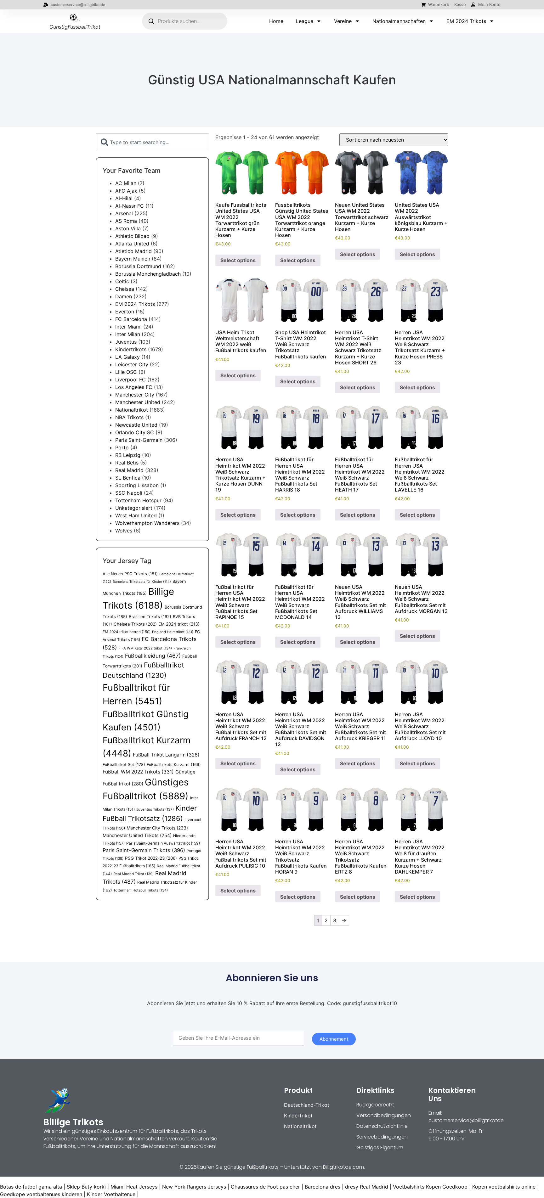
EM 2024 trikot (179, 624)
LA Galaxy (127, 357)
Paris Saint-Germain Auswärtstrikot (163, 843)
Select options (238, 260)
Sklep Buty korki (86, 1187)
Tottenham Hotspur (138, 500)
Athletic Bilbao (132, 236)
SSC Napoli (128, 493)
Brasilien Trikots (150, 616)
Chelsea (124, 289)
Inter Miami (128, 326)
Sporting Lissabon (137, 485)
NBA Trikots (129, 417)
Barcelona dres (322, 1187)
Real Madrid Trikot (133, 874)
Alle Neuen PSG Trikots (130, 573)
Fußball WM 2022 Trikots (138, 772)
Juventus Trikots (155, 809)
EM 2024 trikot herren (126, 631)
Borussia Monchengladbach (148, 274)
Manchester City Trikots (157, 827)
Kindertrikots (130, 349)
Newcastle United (136, 425)
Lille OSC (126, 372)
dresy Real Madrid (366, 1187)
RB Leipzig (127, 455)
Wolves (123, 530)
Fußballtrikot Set (124, 764)
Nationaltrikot (131, 410)
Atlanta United (132, 243)
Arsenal (124, 213)
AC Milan (125, 183)
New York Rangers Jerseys (194, 1187)
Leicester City (131, 364)
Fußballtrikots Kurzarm (174, 764)
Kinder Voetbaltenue (111, 1194)
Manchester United (137, 402)
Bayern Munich (132, 259)
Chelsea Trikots (135, 624)
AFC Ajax (126, 191)
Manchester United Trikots (137, 835)
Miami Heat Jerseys (133, 1187)
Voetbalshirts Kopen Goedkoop (430, 1187)
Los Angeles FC (133, 387)
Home (276, 21)
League (304, 21)
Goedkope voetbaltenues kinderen (41, 1194)
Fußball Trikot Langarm (166, 755)
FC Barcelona (131, 319)
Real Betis (127, 462)
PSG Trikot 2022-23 (151, 858)
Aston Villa (128, 228)
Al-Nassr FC (129, 206)
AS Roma (126, 221)
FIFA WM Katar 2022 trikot (145, 648)
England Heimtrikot (172, 632)
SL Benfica (127, 478)
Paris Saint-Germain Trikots (144, 850)
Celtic (122, 281)
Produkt (298, 1090)
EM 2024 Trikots (466, 21)
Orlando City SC (134, 432)
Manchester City (134, 394)
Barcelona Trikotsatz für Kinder (142, 582)
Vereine (343, 21)
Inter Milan (127, 334)
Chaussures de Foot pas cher (265, 1187)
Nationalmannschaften (399, 21)
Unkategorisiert (133, 508)
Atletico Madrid (133, 251)
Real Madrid (129, 470)
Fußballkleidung (153, 655)
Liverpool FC (130, 379)
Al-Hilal (124, 198)
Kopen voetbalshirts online (504, 1187)
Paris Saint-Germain (138, 440)
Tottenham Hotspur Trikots (140, 890)
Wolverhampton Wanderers (147, 523)
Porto (122, 447)
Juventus (126, 342)
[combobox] (152, 142)
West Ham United (136, 515)
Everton (124, 311)
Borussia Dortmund (138, 266)
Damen (123, 296)
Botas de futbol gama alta (31, 1187)
